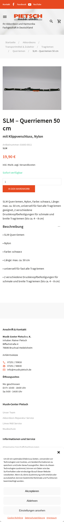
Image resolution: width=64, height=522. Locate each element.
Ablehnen (32, 500)
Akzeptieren (32, 491)
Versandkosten (27, 164)
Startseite (10, 42)
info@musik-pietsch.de (19, 369)
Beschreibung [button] (13, 226)
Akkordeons (29, 42)
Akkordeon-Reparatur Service (18, 418)
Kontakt (6, 4)
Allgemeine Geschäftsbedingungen (21, 447)
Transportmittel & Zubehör (19, 46)
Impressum (52, 517)
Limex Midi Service (12, 423)
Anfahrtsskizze (10, 355)
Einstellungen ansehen (32, 510)
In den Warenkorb (19, 188)
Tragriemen (47, 46)
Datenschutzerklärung (35, 517)
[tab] (32, 253)
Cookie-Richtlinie (15, 517)
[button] (58, 452)
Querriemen (19, 51)
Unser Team (9, 412)
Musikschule (9, 428)
